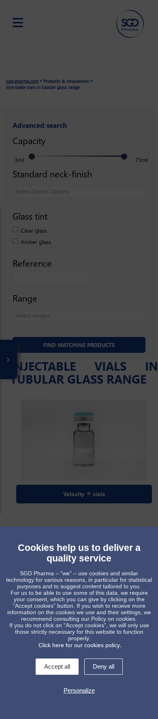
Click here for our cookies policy (79, 645)
